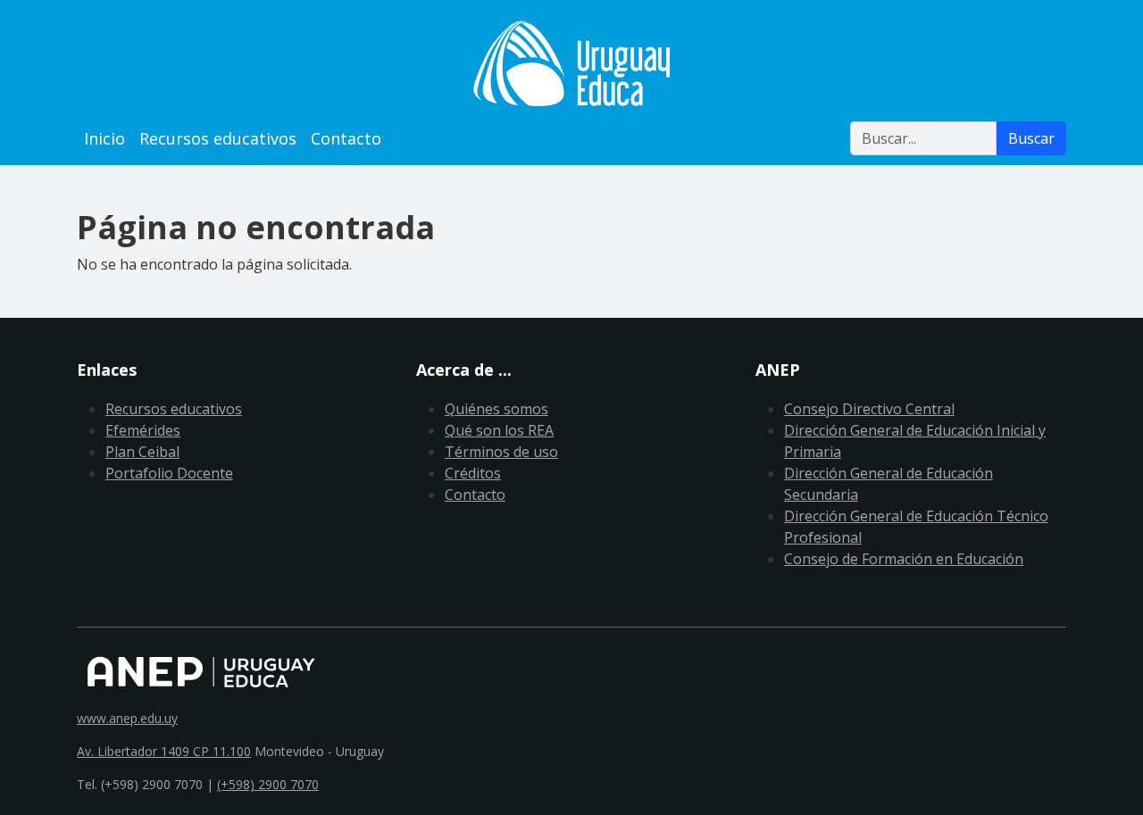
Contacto (346, 138)
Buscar (1031, 138)
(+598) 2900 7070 (268, 784)
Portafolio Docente (169, 473)
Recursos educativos (217, 138)
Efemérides (142, 430)
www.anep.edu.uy (127, 718)
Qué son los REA (499, 430)
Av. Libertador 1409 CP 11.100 (164, 751)
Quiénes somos (496, 409)
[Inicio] (571, 63)
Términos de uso (501, 452)
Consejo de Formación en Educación (903, 559)
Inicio (104, 138)
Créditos (473, 473)
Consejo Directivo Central (869, 409)
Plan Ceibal (142, 452)
